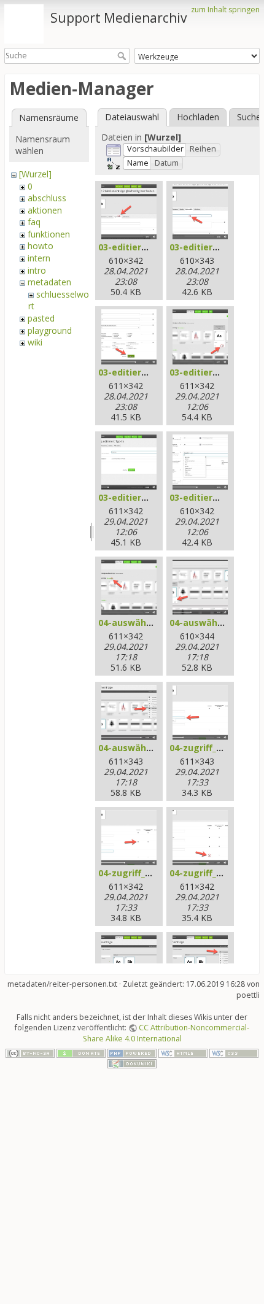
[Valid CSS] (233, 1052)
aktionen (45, 210)
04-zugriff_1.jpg (203, 748)
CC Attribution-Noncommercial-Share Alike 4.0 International (166, 1032)
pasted (41, 318)
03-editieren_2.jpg (209, 247)
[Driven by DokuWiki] (132, 1063)
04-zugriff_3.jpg (203, 873)
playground (50, 330)
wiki (35, 342)
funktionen (49, 234)
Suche (123, 56)
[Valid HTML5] (183, 1052)
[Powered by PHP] (132, 1052)
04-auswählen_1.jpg (141, 622)
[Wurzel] (35, 174)
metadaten (49, 282)
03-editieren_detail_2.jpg (152, 497)
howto (40, 246)
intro (37, 270)
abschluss (47, 198)
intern (39, 258)
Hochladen (198, 117)
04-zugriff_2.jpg (132, 873)
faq (34, 222)
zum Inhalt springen (225, 9)
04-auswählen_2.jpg (212, 622)
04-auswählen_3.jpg (141, 748)
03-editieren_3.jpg (137, 372)
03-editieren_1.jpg (137, 247)
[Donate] (81, 1052)
